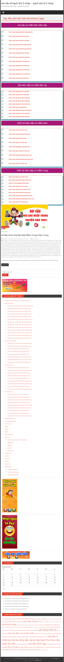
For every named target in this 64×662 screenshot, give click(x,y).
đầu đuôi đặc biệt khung (55, 248)
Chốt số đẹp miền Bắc (40, 619)
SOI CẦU (7, 456)
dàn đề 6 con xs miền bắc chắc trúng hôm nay (20, 324)
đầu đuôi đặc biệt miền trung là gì (37, 254)
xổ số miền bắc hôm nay (32, 650)
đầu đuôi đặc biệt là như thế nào (25, 252)
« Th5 (3, 588)
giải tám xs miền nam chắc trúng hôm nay (19, 402)
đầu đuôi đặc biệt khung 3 (38, 249)
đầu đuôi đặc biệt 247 (44, 243)
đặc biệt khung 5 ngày (34, 240)
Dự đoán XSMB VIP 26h (40, 625)
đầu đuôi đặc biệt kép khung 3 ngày (41, 248)
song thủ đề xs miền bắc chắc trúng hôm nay (19, 357)
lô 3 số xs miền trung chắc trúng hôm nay (18, 378)
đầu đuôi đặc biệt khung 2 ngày (8, 249)
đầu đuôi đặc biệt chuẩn (26, 245)
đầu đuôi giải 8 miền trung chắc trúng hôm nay (20, 381)
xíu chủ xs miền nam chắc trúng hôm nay (18, 413)
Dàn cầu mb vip (9, 303)
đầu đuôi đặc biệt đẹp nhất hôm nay (32, 246)
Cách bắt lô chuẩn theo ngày (52, 619)
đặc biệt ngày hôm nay (25, 242)
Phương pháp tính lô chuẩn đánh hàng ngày (31, 636)
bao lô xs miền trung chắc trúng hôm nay (18, 367)
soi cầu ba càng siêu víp (20, 640)
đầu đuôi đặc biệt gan (45, 246)
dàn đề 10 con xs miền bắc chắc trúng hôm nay (20, 330)
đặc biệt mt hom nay (15, 242)
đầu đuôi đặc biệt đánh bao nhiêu (39, 245)
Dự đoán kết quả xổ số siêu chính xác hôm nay (51, 621)
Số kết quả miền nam (13, 475)
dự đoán (39, 621)
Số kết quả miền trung (13, 472)
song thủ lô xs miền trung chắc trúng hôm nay (20, 389)
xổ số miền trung (43, 649)
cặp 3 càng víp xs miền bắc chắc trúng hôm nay (20, 319)
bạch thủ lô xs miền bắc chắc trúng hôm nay (19, 316)
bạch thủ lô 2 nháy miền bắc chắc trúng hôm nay (20, 306)
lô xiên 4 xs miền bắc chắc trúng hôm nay (18, 354)
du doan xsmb (30, 621)
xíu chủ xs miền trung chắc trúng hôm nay (18, 386)
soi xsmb (56, 647)
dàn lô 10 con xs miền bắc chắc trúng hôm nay (20, 332)
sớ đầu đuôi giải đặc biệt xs (45, 255)
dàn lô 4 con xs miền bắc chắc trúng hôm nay (19, 335)
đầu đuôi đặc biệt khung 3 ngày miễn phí (43, 251)
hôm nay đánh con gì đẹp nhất (20, 633)
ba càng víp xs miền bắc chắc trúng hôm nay (19, 308)
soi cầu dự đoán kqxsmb (21, 644)
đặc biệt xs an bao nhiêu (44, 242)
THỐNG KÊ (7, 453)
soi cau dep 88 (55, 255)
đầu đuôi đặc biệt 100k (34, 243)
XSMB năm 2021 (12, 650)
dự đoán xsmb (31, 625)
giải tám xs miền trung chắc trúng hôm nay (19, 375)
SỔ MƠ (6, 461)
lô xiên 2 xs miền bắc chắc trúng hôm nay (18, 349)
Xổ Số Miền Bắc (20, 649)
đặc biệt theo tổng (34, 242)
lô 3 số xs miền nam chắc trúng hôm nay (18, 410)
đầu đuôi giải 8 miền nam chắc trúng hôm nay (19, 407)
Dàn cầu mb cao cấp (10, 340)
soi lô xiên (51, 647)
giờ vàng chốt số (47, 629)
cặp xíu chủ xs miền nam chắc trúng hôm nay (19, 399)
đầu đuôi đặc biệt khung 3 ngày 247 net (24, 251)
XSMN (6, 429)
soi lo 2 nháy (44, 647)
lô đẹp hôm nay (14, 637)
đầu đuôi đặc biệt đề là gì (18, 246)
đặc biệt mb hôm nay (44, 240)
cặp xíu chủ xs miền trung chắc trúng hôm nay (20, 370)
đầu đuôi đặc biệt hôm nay (11, 248)
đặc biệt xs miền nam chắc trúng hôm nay (18, 397)
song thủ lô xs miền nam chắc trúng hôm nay (19, 416)
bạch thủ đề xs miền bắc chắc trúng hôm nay (19, 311)
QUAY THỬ (7, 464)
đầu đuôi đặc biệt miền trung (49, 252)
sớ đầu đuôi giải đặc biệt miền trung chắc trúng (24, 235)
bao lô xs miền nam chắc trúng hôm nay (18, 394)
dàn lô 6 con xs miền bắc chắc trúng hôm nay (19, 338)
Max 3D (9, 445)
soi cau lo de (45, 636)
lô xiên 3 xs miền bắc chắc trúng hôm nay (18, 351)
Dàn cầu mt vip (5, 226)
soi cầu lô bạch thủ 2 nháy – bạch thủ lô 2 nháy (27, 3)
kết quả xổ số (45, 633)
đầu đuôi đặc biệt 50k (54, 243)
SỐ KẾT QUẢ (8, 466)
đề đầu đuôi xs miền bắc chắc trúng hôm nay (19, 346)
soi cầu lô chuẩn (11, 647)
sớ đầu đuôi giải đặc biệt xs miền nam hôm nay (20, 405)
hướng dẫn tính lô (38, 633)
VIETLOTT (7, 437)
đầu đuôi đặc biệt (24, 243)
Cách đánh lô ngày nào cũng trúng (14, 621)
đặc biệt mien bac (53, 240)
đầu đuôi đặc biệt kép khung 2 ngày (25, 248)
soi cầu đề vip (10, 257)
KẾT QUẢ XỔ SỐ (9, 434)
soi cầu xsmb (23, 647)
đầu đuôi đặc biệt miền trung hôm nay (21, 254)
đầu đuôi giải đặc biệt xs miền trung (31, 255)
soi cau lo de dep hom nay (19, 257)
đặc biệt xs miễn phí (54, 242)
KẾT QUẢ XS (8, 424)
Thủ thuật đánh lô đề (10, 421)
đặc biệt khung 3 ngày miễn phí (22, 240)
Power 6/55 (11, 450)
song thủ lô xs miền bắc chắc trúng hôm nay (19, 362)
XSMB (6, 426)
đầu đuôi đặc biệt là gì (12, 252)
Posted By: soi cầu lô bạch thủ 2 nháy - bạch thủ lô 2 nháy (15, 238)
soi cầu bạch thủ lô (42, 640)
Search (5, 275)
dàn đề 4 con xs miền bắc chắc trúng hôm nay (20, 322)
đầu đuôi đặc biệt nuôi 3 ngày (16, 255)
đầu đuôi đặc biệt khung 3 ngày (51, 249)
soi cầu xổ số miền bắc (34, 647)
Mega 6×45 (10, 442)
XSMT (6, 432)
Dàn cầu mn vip (9, 391)
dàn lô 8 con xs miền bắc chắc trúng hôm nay (19, 343)
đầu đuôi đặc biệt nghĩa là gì (52, 254)
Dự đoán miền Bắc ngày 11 (22, 625)
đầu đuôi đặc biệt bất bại (14, 245)
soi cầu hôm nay (37, 643)
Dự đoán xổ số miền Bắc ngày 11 (26, 627)
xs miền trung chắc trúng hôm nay (33, 257)
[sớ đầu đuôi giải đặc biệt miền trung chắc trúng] (24, 217)
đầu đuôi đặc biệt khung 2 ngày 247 (24, 249)
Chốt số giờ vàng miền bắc (9, 619)
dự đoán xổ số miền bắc (52, 625)
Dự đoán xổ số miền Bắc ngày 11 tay (41, 627)
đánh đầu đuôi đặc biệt (15, 243)
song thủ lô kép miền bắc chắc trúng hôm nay (19, 359)
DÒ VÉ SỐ (7, 458)
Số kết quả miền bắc (13, 469)
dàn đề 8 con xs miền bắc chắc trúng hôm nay (20, 327)
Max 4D (9, 448)
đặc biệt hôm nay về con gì (8, 240)
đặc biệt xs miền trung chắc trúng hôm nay (19, 373)
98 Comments (35, 238)
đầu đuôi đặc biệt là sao (37, 252)
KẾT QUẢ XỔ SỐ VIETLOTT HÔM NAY (17, 440)
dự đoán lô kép (9, 624)
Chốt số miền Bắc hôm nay (25, 619)
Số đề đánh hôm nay (10, 418)
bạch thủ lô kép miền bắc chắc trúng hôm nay (19, 314)
